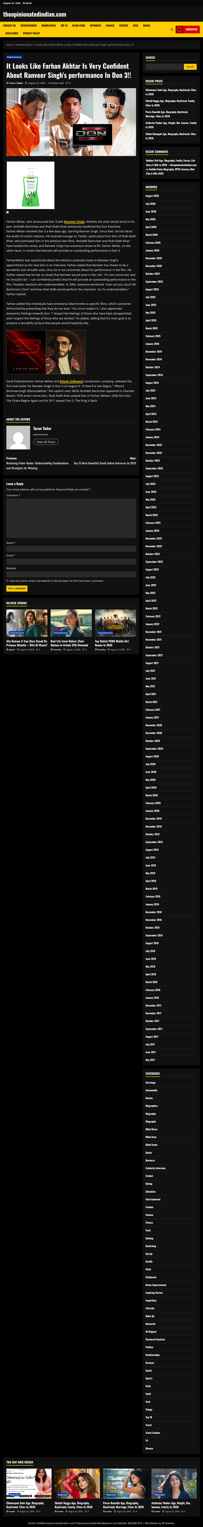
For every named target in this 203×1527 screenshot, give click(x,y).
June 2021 (151, 678)
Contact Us (9, 25)
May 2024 (150, 406)
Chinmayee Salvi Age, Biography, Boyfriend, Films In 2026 (25, 1505)
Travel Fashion (153, 1433)
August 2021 (152, 663)
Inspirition (151, 1300)
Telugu (149, 1409)
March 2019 (151, 888)
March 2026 (152, 235)
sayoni (12, 649)
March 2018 (151, 982)
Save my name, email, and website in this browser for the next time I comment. (57, 581)
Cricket (123, 25)
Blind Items (78, 25)
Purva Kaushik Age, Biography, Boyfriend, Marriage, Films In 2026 (123, 1505)
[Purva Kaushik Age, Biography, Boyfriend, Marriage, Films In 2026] (125, 1484)
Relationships (153, 1355)
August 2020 (152, 756)
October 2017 (152, 1021)
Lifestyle (150, 1308)
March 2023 (152, 515)
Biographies (49, 25)
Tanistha (57, 649)
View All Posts (46, 442)
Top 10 (64, 25)
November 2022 (154, 546)
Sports (149, 1378)
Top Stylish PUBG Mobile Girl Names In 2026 (112, 643)
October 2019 (153, 834)
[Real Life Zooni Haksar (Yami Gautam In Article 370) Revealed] (71, 623)
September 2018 (154, 935)
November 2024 (154, 359)
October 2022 (153, 554)
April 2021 (151, 694)
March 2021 (151, 702)
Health (149, 1261)
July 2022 (150, 577)
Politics (149, 1347)
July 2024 (150, 390)
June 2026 (151, 211)
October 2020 (153, 741)
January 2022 (152, 624)
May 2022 (150, 593)
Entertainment (28, 25)
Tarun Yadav (16, 83)
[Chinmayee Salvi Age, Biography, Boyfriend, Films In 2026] (29, 1484)
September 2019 (154, 842)
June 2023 (151, 492)
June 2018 (151, 959)
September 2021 (154, 655)
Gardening (151, 1246)
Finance (110, 25)
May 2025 (150, 312)
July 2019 (150, 857)
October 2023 (153, 460)
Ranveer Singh (74, 221)
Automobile (151, 1090)
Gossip (149, 1254)
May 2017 (150, 1060)
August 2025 (152, 289)
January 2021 (152, 717)
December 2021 (154, 632)
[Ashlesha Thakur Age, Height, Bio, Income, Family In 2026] (174, 1484)
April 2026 (151, 227)
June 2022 (151, 585)
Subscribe (191, 29)
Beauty (149, 1098)
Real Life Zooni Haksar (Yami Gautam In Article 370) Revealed (69, 643)
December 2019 (154, 818)
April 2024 (151, 414)
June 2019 (151, 865)
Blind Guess (152, 1129)
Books (149, 1152)
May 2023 (150, 499)
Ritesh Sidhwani (71, 381)
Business (150, 1160)
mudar (12, 1511)
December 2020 (154, 725)
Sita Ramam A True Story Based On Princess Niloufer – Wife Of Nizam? (26, 643)
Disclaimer (12, 33)
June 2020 (151, 772)
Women (149, 1448)
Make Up (150, 1316)
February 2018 (153, 990)
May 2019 (150, 873)
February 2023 (153, 523)
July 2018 (150, 951)
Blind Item (151, 1137)
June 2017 (151, 1052)
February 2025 (153, 336)
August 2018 (152, 943)
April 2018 (151, 974)
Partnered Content (155, 1339)
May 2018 (150, 966)
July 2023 (150, 484)
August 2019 (152, 850)
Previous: (37, 463)
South (149, 1370)
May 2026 (151, 219)
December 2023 (154, 445)
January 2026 (152, 250)
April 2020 (151, 787)
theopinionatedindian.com (34, 13)
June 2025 (151, 305)
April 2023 (151, 507)
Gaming (149, 1238)
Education (151, 1191)
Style (148, 1386)
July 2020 (151, 764)
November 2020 (154, 733)
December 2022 (154, 538)
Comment (13, 495)
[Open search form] (172, 29)
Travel (146, 25)
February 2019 (153, 896)
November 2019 (154, 826)
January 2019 (152, 904)
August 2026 (152, 196)
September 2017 (154, 1029)
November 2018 (154, 920)
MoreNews (151, 1523)
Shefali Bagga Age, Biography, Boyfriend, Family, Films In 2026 (74, 1505)
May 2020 (151, 780)
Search (150, 58)
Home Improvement (156, 1285)
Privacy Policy (31, 33)
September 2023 (154, 468)
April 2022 (151, 600)
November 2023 (154, 453)
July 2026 (151, 204)
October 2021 (152, 647)
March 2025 (152, 328)
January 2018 (152, 998)
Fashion (149, 1207)
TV (147, 1440)
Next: (105, 460)
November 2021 (154, 639)
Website (11, 568)
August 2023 (152, 476)
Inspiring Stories (154, 1293)
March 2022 (152, 608)
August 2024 (152, 383)
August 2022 (152, 569)
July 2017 (150, 1044)
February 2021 (153, 710)
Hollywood (151, 1277)
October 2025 (153, 274)
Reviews (150, 1363)
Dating (149, 1183)
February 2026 (153, 243)
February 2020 (153, 803)
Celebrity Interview (156, 1168)
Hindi (148, 1269)
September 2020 (154, 748)
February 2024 (153, 429)
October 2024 (153, 367)
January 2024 (152, 437)
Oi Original (151, 1331)
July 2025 (150, 297)
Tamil (148, 1394)
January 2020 (152, 811)
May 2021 (150, 686)
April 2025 (151, 320)
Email (10, 555)
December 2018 (154, 912)
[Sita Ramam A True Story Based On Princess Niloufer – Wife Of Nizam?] (26, 623)
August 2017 (152, 1036)
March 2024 (152, 421)
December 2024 (154, 351)
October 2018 (152, 927)
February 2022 (153, 616)
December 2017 (153, 1005)
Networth (95, 25)
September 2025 (154, 281)
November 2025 (154, 266)
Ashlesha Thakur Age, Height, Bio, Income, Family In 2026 (171, 1505)
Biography (151, 1114)
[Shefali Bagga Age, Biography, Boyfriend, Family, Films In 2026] (77, 1484)
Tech (135, 25)
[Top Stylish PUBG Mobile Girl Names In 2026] (115, 623)
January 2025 (152, 344)
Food (148, 1230)
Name (11, 543)
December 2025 (154, 258)
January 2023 (152, 531)
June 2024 (151, 398)
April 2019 (151, 881)
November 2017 (153, 1013)
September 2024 (154, 375)
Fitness (149, 1222)
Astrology (151, 1082)
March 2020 (152, 795)
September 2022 (154, 562)
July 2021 (150, 671)
